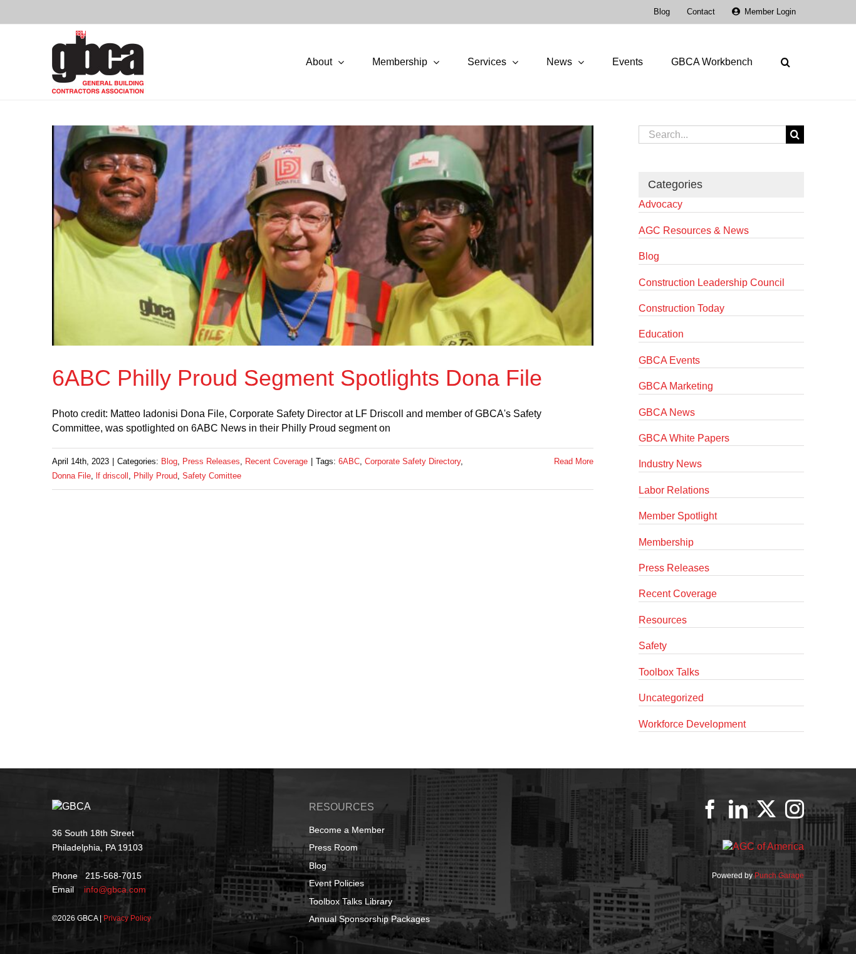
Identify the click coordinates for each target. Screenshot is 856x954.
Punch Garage (779, 875)
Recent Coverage (276, 461)
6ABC (349, 461)
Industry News (670, 463)
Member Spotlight (678, 516)
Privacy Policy (127, 918)
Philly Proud (155, 475)
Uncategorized (671, 697)
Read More (573, 461)
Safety (653, 645)
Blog (169, 461)
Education (661, 334)
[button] (785, 62)
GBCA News (667, 412)
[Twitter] (766, 809)
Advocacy (660, 204)
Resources (663, 620)
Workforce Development (692, 724)
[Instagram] (794, 809)
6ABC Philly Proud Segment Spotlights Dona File (297, 378)
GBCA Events (669, 360)
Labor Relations (674, 490)
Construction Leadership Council (712, 282)
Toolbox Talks (669, 672)
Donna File (71, 475)
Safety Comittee (211, 475)
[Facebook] (710, 809)
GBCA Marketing (676, 386)
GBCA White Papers (684, 438)
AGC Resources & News (694, 230)
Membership (666, 542)
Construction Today (681, 308)
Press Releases (211, 461)
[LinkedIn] (738, 809)
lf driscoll (112, 475)
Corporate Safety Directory (413, 461)
